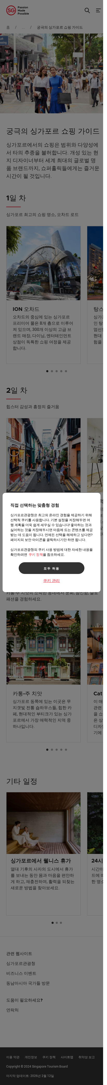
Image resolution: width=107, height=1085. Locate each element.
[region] (52, 542)
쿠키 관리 (51, 580)
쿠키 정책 (36, 554)
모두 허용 (51, 568)
